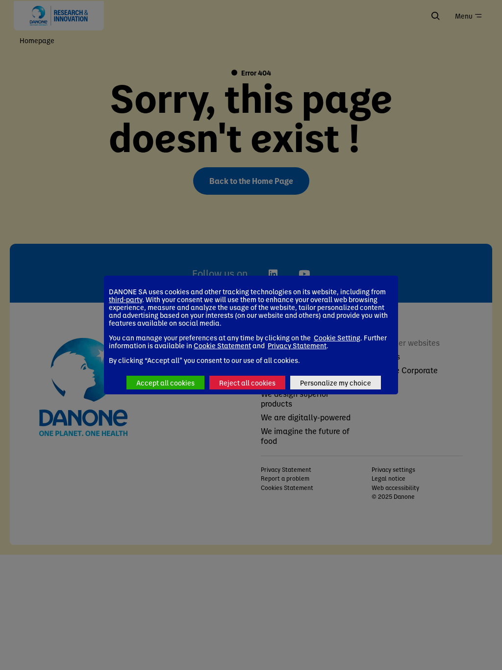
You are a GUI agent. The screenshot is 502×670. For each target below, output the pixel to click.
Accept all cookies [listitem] (165, 382)
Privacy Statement (297, 345)
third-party (125, 299)
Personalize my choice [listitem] (335, 382)
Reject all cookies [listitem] (247, 382)
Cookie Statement (222, 345)
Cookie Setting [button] (337, 337)
